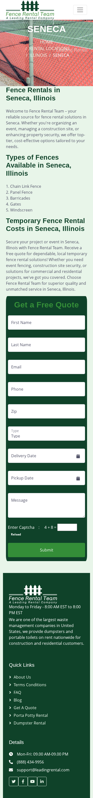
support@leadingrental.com (43, 770)
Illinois (38, 55)
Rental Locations (49, 48)
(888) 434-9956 (30, 762)
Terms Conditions (30, 684)
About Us (22, 677)
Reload (14, 534)
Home (46, 42)
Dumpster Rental (30, 723)
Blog (18, 700)
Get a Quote (25, 707)
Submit (46, 550)
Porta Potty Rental (31, 715)
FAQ (17, 692)
